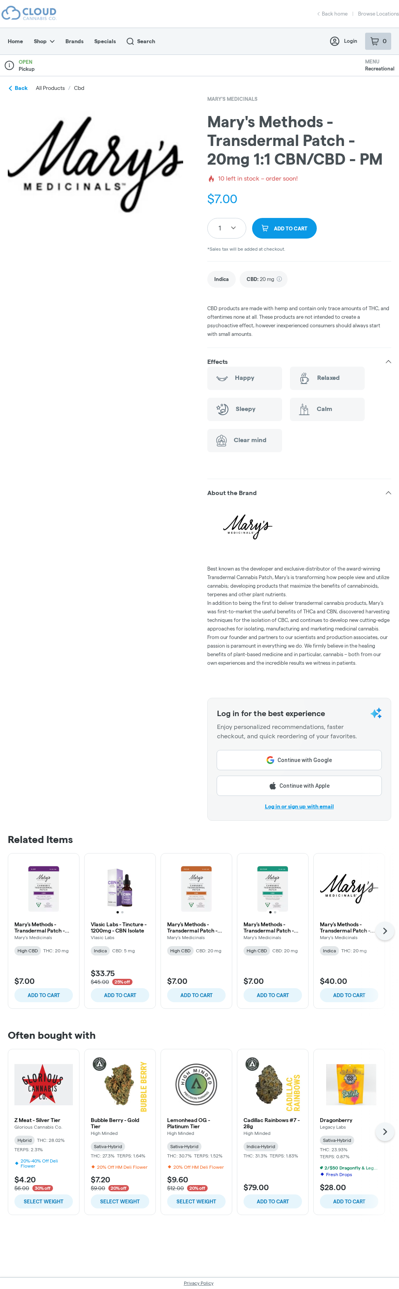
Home (15, 41)
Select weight (44, 1201)
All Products (50, 88)
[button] (299, 362)
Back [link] (21, 88)
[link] (221, 279)
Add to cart (44, 995)
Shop (40, 41)
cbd (79, 88)
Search (146, 41)
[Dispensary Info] (9, 65)
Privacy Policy (199, 1282)
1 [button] (220, 228)
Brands (74, 41)
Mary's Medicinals (232, 99)
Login (350, 41)
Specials (105, 41)
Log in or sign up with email (299, 806)
